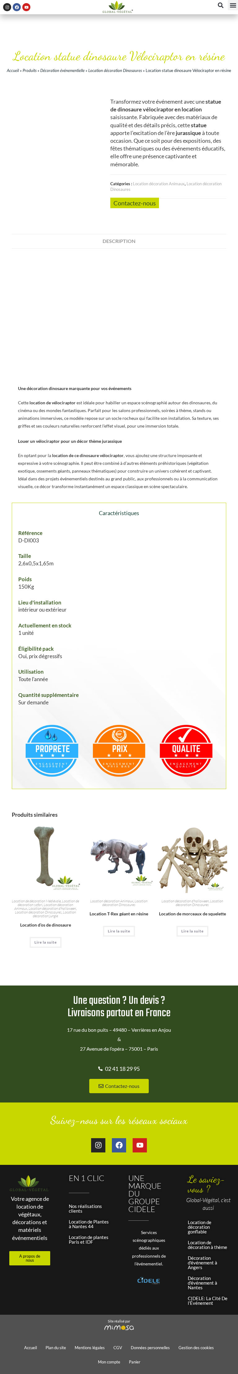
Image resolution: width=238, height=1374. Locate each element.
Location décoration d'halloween (52, 908)
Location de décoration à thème (207, 1245)
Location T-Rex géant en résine (119, 913)
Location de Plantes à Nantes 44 (89, 1224)
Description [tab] (119, 241)
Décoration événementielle (62, 70)
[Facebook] (17, 7)
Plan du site (56, 1347)
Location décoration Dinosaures (115, 70)
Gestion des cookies (196, 1347)
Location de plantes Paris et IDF (88, 1239)
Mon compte (109, 1361)
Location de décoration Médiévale (36, 901)
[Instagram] (7, 7)
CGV (117, 1347)
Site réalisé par (119, 1321)
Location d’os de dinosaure (45, 924)
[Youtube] (26, 7)
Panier (134, 1361)
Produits (30, 70)
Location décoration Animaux (159, 183)
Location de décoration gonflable (199, 1226)
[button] (233, 5)
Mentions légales (90, 1347)
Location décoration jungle (54, 914)
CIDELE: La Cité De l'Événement (207, 1300)
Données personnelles (150, 1347)
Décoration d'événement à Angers (202, 1262)
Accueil (13, 70)
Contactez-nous (134, 203)
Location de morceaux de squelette (192, 913)
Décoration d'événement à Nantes (202, 1282)
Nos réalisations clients (85, 1208)
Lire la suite (45, 942)
